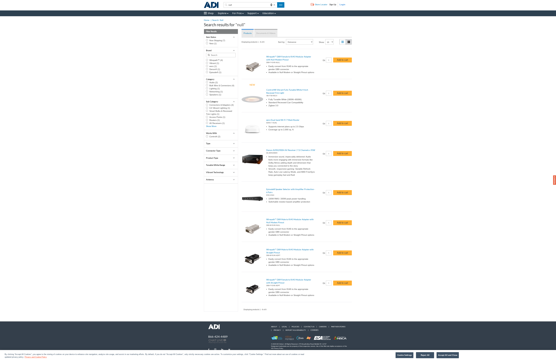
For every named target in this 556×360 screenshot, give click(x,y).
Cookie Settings (404, 355)
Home (206, 20)
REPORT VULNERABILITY (296, 330)
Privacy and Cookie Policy (36, 357)
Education (268, 13)
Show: (321, 42)
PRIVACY (277, 330)
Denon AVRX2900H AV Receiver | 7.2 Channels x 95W (290, 150)
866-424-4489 (218, 336)
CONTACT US (309, 327)
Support (252, 13)
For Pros (237, 13)
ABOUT (274, 327)
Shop (211, 13)
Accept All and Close (447, 355)
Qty (324, 60)
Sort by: (281, 42)
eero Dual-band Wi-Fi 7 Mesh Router (282, 120)
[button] (554, 180)
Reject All (425, 355)
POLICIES (295, 327)
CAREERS (323, 327)
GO (280, 5)
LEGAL (284, 327)
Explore (222, 13)
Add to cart (342, 60)
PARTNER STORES (338, 327)
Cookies (314, 330)
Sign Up (332, 4)
